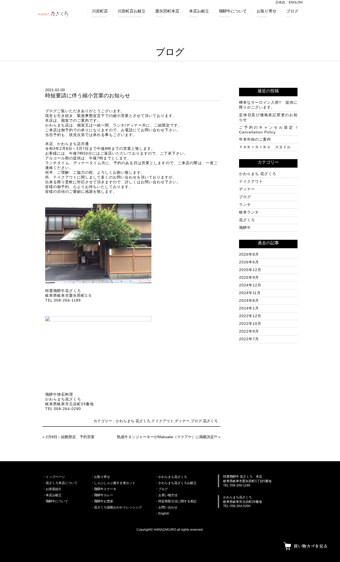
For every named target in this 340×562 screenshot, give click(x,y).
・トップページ (53, 477)
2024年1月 (249, 308)
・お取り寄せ (100, 477)
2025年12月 (250, 270)
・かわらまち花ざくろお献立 (176, 483)
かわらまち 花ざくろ (133, 421)
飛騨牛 (245, 227)
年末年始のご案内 (255, 139)
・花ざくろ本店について (60, 483)
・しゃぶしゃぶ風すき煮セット (113, 483)
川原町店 (100, 13)
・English (162, 513)
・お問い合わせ (166, 507)
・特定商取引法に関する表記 (176, 501)
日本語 (280, 2)
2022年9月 (249, 331)
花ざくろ (210, 421)
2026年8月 (249, 254)
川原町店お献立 (132, 13)
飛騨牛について (233, 13)
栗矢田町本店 (167, 13)
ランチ (245, 204)
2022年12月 (250, 316)
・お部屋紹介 (52, 489)
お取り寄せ (267, 13)
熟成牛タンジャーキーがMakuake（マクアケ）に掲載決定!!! (167, 437)
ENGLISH (296, 2)
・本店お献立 (52, 495)
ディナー (182, 421)
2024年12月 (250, 285)
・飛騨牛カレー (102, 495)
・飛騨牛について (55, 501)
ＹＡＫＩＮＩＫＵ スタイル (265, 147)
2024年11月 (250, 293)
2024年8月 (249, 300)
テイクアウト (162, 421)
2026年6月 (249, 262)
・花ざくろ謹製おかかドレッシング (116, 507)
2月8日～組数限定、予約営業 (70, 437)
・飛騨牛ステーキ (103, 489)
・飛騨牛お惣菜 (102, 501)
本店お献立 (199, 13)
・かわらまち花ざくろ (171, 477)
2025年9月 (249, 277)
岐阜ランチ (249, 212)
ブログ (292, 13)
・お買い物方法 (166, 495)
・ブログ (161, 489)
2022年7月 (249, 339)
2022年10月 (250, 323)
